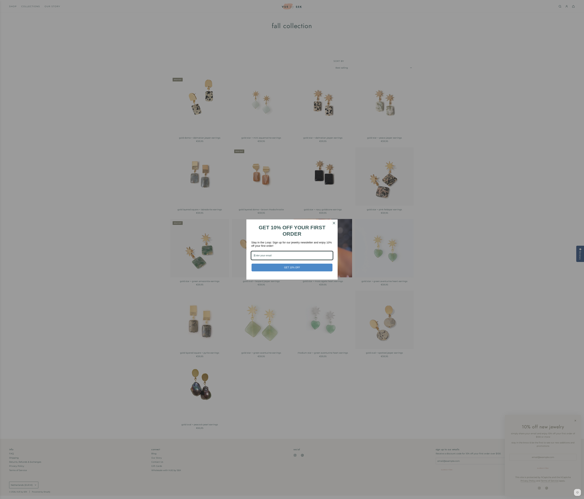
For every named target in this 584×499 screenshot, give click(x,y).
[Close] (334, 223)
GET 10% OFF (292, 267)
